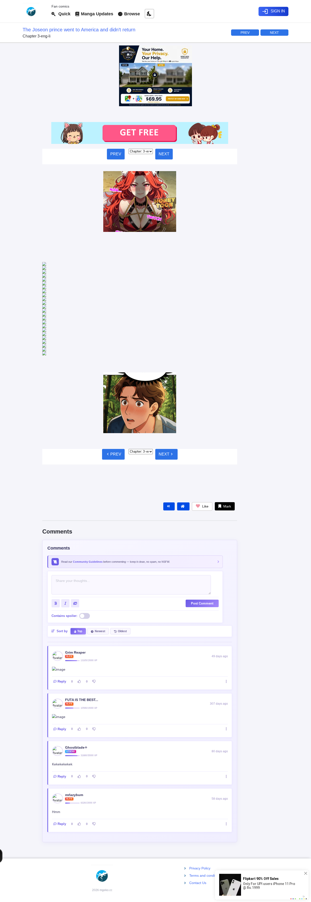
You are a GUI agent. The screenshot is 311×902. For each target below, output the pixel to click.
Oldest (122, 538)
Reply (62, 588)
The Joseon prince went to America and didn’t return (79, 29)
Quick (63, 13)
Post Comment (202, 510)
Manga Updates (96, 13)
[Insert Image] (75, 510)
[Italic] (65, 510)
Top (79, 538)
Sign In (273, 11)
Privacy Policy (199, 868)
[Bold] (56, 510)
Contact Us (197, 883)
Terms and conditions (205, 875)
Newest (100, 538)
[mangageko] (35, 11)
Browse (131, 13)
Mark (226, 413)
